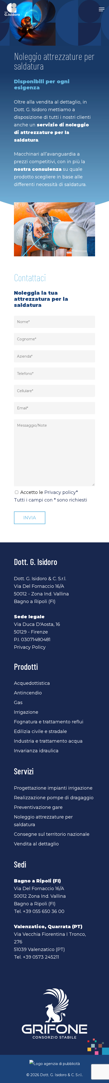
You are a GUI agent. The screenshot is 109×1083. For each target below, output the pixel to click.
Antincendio (28, 693)
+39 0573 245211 (41, 957)
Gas (18, 702)
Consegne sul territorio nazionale (51, 834)
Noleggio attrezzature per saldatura (43, 820)
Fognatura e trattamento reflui (48, 722)
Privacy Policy (30, 647)
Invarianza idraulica (36, 751)
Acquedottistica (32, 683)
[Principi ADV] (54, 1065)
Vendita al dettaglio (36, 844)
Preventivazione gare (38, 807)
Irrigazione (26, 712)
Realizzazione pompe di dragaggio (54, 798)
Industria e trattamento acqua (48, 741)
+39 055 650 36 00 (43, 911)
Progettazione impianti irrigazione (53, 788)
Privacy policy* (61, 492)
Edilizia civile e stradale (40, 731)
